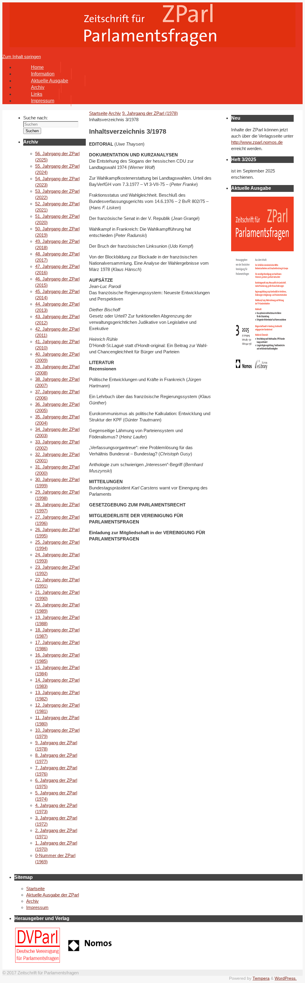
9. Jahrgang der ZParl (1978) (150, 113)
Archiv (114, 113)
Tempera (261, 978)
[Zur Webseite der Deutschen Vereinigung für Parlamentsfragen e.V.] (37, 961)
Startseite (35, 888)
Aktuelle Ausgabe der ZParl (52, 894)
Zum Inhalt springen (21, 56)
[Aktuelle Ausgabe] (262, 375)
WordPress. (286, 978)
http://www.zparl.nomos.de (257, 142)
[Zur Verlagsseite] (90, 949)
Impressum (37, 907)
